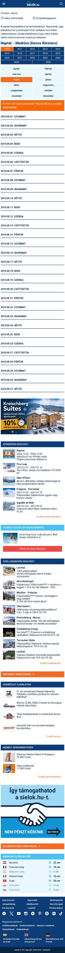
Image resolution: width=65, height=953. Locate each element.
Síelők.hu (32, 3)
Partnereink (8, 908)
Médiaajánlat (56, 900)
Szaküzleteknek (27, 925)
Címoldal (5, 13)
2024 (57, 58)
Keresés (61, 4)
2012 (32, 49)
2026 (48, 62)
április (48, 74)
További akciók (53, 736)
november (17, 96)
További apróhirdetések (49, 777)
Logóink (31, 908)
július (16, 85)
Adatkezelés (32, 904)
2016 (19, 53)
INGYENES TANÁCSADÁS (17, 674)
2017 (32, 53)
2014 (57, 49)
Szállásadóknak (10, 925)
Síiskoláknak (8, 929)
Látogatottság (8, 904)
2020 (7, 58)
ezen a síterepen (25, 103)
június (48, 79)
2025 (16, 62)
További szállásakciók (50, 663)
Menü (4, 4)
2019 (57, 53)
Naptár (14, 13)
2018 (45, 53)
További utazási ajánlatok (48, 516)
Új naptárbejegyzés (46, 18)
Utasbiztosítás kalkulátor (32, 548)
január (16, 68)
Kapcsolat (32, 900)
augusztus (48, 85)
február (48, 68)
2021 (19, 58)
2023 (45, 58)
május (17, 79)
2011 (19, 49)
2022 (32, 58)
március (17, 74)
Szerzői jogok (56, 904)
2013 (45, 49)
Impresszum (8, 900)
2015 (7, 53)
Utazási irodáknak (45, 925)
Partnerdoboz (56, 908)
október (48, 90)
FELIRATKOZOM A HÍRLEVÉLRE (20, 846)
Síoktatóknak (22, 929)
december (48, 96)
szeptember (17, 90)
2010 (7, 49)
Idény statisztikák (13, 18)
